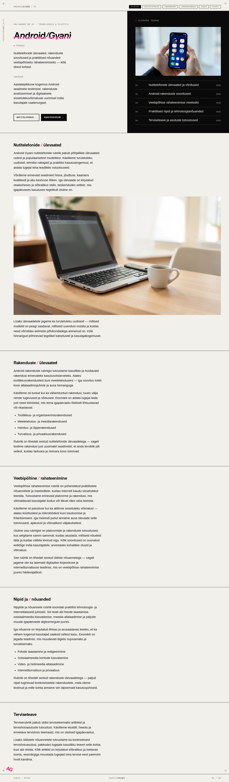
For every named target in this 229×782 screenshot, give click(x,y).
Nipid (204, 7)
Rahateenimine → (54, 117)
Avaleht (135, 7)
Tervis (215, 7)
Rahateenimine (188, 7)
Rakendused (170, 7)
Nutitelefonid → (26, 117)
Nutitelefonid (151, 7)
